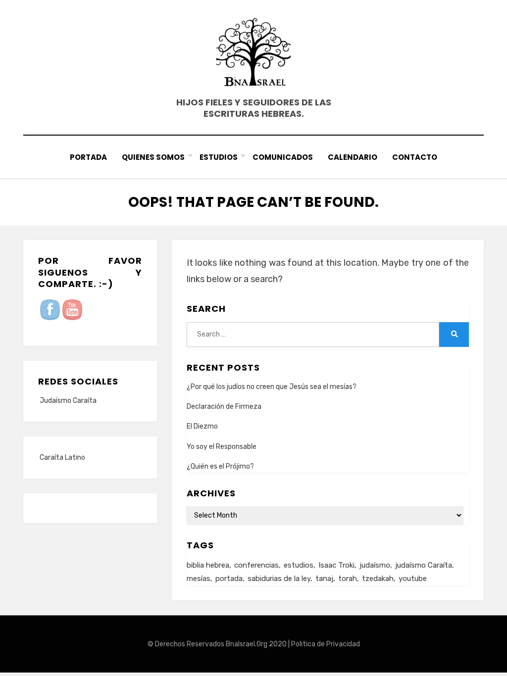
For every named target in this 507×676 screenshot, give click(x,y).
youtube (413, 578)
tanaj (324, 578)
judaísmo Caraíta (423, 565)
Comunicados (283, 157)
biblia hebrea (208, 565)
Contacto (414, 157)
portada (229, 578)
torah (347, 578)
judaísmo (374, 565)
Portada (88, 157)
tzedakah (378, 578)
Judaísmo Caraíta (68, 400)
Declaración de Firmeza (224, 406)
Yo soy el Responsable (221, 446)
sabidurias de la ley (279, 578)
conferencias (256, 565)
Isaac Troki (336, 565)
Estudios (219, 157)
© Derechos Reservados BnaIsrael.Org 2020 (217, 644)
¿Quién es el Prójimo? (220, 466)
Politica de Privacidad (325, 644)
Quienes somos (153, 157)
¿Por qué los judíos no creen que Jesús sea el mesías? (271, 387)
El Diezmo (202, 426)
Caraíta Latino (62, 457)
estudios (298, 565)
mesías (198, 578)
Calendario (352, 157)
